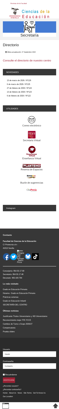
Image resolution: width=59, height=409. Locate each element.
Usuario (6, 349)
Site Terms (27, 393)
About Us (12, 393)
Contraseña (8, 361)
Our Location (8, 396)
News (20, 393)
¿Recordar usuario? (10, 386)
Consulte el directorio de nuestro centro (27, 60)
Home (5, 393)
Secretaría (29, 35)
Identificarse (8, 380)
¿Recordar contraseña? (12, 389)
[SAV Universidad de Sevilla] (9, 344)
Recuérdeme (11, 374)
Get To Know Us (39, 393)
